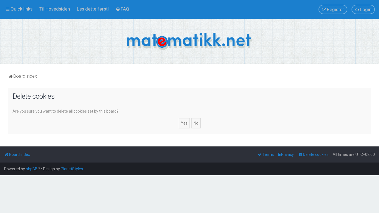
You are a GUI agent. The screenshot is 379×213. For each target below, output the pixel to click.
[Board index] (189, 41)
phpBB (31, 169)
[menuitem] (54, 9)
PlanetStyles (72, 169)
